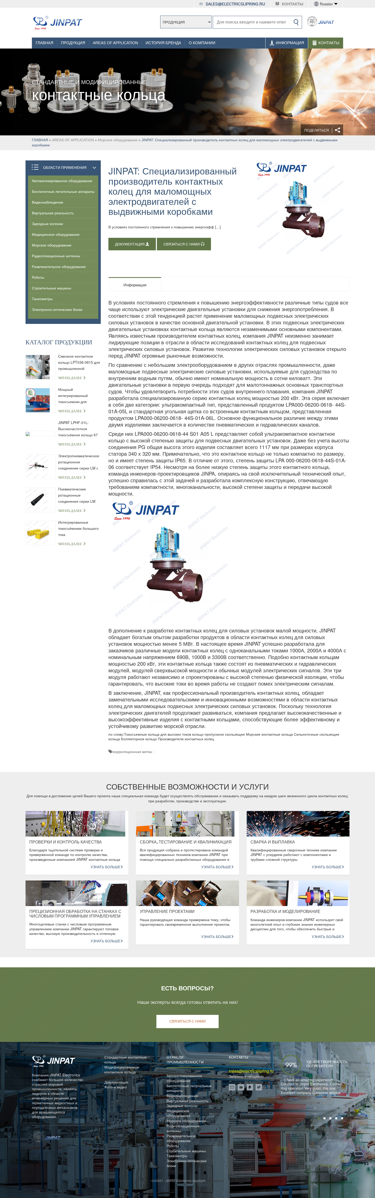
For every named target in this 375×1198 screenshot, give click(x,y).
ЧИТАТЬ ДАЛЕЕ (70, 378)
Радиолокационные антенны (56, 255)
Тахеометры (42, 298)
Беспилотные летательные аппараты (63, 191)
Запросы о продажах (246, 1076)
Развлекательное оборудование (59, 266)
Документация (116, 1082)
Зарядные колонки (47, 223)
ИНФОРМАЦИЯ (290, 42)
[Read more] (57, 22)
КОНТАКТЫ (292, 4)
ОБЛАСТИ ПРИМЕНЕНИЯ (64, 167)
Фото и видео (115, 1087)
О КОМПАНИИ (202, 42)
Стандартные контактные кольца (125, 1060)
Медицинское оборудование (56, 234)
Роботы (38, 277)
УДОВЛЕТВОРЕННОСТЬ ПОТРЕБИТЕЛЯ (319, 1063)
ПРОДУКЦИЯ (73, 42)
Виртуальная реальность (53, 212)
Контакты (328, 42)
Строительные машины (51, 287)
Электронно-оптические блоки (57, 309)
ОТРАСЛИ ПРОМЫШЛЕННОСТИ (185, 1060)
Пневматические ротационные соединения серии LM (76, 495)
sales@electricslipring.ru (235, 4)
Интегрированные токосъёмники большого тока (78, 528)
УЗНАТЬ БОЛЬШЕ (105, 867)
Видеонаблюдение (47, 202)
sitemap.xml (215, 1180)
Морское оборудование (118, 140)
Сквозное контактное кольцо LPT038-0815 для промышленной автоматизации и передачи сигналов (79, 362)
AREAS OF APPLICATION (115, 42)
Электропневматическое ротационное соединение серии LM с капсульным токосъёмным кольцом (78, 462)
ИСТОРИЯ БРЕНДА (163, 42)
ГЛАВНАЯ (44, 42)
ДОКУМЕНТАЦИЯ (130, 244)
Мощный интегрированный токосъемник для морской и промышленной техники (78, 396)
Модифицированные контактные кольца (121, 1070)
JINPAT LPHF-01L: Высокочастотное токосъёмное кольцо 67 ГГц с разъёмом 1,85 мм (78, 429)
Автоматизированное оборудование (62, 180)
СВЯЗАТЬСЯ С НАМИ (182, 244)
